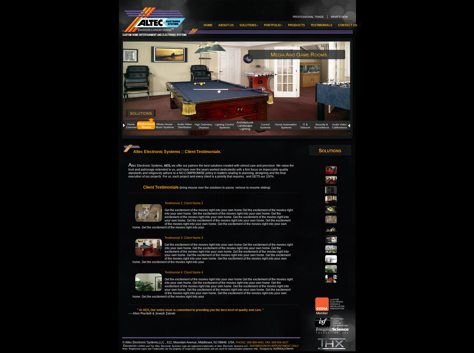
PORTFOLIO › (273, 25)
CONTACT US (347, 25)
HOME (208, 25)
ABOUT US (226, 25)
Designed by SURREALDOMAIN (277, 349)
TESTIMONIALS (321, 25)
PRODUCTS (296, 25)
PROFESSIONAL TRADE (308, 16)
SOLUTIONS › (248, 25)
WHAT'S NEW (339, 16)
